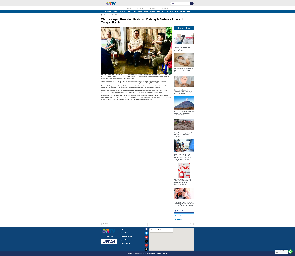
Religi (166, 11)
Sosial (134, 11)
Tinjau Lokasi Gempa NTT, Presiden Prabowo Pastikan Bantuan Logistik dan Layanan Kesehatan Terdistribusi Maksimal (183, 157)
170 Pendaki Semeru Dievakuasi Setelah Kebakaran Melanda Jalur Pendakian (184, 113)
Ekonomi (129, 11)
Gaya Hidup (160, 11)
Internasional (122, 11)
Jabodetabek (107, 11)
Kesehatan (152, 11)
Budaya (140, 11)
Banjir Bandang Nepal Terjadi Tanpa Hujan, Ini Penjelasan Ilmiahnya (183, 134)
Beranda (128, 8)
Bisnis (171, 11)
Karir (121, 229)
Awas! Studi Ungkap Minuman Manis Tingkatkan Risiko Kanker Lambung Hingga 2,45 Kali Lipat (184, 203)
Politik (176, 11)
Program (152, 8)
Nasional (115, 11)
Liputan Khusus (124, 240)
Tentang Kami (165, 8)
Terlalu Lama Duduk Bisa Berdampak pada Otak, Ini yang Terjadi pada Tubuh (183, 91)
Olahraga (146, 11)
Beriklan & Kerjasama (126, 236)
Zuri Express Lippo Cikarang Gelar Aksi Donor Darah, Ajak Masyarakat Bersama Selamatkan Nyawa (182, 181)
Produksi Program (125, 243)
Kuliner (189, 11)
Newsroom (140, 8)
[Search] (192, 3)
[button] (184, 211)
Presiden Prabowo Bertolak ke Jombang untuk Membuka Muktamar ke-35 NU (183, 48)
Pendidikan (182, 11)
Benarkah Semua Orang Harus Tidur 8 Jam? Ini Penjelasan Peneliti (183, 70)
